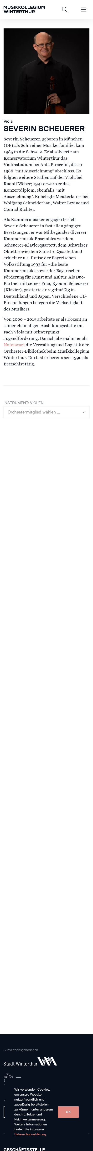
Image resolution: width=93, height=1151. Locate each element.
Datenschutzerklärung (30, 1134)
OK (68, 1112)
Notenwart (14, 345)
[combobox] (46, 412)
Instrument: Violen (24, 402)
